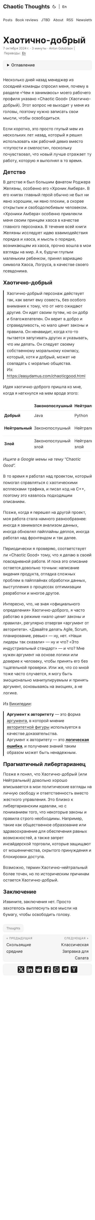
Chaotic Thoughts (26, 6)
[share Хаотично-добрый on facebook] (47, 969)
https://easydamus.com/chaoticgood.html (46, 376)
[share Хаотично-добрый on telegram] (65, 969)
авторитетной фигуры (28, 727)
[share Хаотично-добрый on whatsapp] (56, 969)
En (64, 6)
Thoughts (13, 928)
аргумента (17, 720)
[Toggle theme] (54, 6)
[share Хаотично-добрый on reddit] (38, 969)
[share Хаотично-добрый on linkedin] (30, 969)
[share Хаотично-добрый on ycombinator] (74, 969)
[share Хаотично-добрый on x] (21, 969)
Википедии (20, 703)
